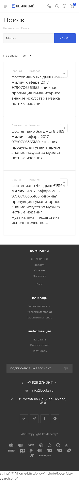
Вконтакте (24, 418)
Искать (65, 38)
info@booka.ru (42, 390)
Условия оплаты (39, 306)
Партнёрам (39, 350)
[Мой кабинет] (64, 6)
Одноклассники (44, 418)
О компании (39, 258)
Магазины (39, 339)
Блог (39, 284)
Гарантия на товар (39, 317)
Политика (39, 276)
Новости (39, 264)
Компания (39, 250)
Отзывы (39, 270)
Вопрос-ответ (39, 345)
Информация (39, 331)
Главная (17, 70)
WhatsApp (55, 418)
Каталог (34, 70)
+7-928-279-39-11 (40, 382)
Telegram (34, 418)
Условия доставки (39, 311)
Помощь (39, 298)
